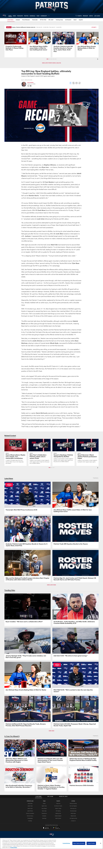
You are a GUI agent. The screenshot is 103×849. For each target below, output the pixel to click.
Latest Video (30, 805)
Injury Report (44, 808)
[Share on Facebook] (70, 83)
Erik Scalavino (30, 82)
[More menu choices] (48, 15)
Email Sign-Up (73, 808)
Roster (44, 803)
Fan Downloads (73, 810)
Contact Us (73, 820)
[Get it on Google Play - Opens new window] (56, 828)
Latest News (30, 803)
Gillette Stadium (58, 815)
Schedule (44, 815)
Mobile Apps (73, 813)
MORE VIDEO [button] (51, 730)
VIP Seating (58, 810)
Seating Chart (58, 813)
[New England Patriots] (51, 834)
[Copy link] (79, 83)
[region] (51, 843)
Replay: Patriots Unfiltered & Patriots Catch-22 (23, 27)
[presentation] (98, 59)
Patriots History (30, 815)
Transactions (44, 813)
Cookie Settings (66, 843)
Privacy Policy (13, 847)
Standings (44, 818)
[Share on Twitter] (73, 83)
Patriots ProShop (73, 803)
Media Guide (73, 815)
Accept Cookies (91, 843)
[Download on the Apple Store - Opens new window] (46, 828)
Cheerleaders (30, 818)
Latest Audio (30, 808)
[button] (47, 59)
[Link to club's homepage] (4, 15)
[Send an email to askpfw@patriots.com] (31, 86)
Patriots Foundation (30, 813)
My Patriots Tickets (58, 805)
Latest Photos (30, 810)
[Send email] (76, 83)
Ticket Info (58, 803)
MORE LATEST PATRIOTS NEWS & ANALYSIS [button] (51, 62)
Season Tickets (58, 808)
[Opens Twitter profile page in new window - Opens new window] (28, 86)
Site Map (30, 820)
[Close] (100, 843)
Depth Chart (44, 805)
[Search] (76, 16)
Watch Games (58, 818)
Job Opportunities (73, 818)
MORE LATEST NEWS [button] (51, 584)
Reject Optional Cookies (78, 843)
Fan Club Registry (73, 805)
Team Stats (44, 810)
